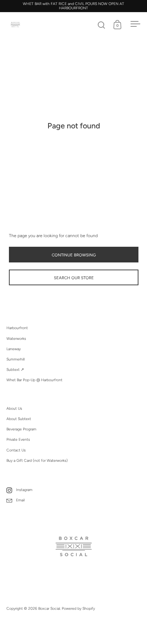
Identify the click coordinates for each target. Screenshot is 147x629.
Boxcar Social (49, 608)
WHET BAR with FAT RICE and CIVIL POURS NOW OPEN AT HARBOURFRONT (73, 6)
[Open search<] (101, 25)
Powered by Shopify (78, 608)
